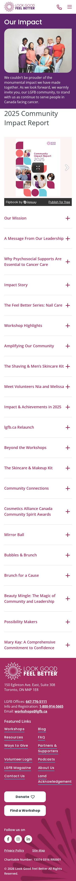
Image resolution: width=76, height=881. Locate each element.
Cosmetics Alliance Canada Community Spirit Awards (28, 511)
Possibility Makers (20, 621)
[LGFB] (38, 671)
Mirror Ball (14, 534)
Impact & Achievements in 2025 (32, 406)
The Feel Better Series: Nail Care (33, 305)
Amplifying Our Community (29, 345)
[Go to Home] (19, 7)
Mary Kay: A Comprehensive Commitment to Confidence (29, 644)
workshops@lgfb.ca (31, 711)
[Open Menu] (69, 6)
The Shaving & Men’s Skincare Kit (34, 366)
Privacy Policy (14, 850)
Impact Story (16, 284)
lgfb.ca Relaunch (19, 427)
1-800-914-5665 (51, 706)
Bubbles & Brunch (20, 554)
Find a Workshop (25, 810)
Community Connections (26, 488)
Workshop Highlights (23, 325)
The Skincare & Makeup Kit (28, 467)
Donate (22, 796)
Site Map (38, 850)
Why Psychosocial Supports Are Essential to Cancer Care (32, 261)
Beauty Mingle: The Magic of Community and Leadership (30, 598)
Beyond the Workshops (25, 447)
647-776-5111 (36, 701)
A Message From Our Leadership (34, 238)
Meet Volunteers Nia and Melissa (34, 386)
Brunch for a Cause (21, 575)
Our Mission (15, 218)
